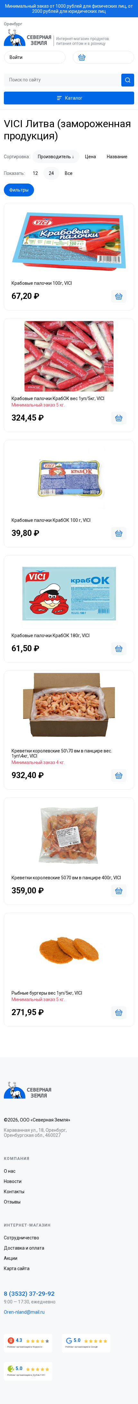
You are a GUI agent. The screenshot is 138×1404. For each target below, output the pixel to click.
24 (51, 173)
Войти (16, 57)
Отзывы (12, 1201)
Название (117, 156)
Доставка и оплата (24, 1248)
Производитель (54, 156)
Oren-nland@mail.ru (24, 1312)
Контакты (14, 1191)
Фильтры (19, 190)
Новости (13, 1181)
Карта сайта (17, 1268)
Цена (90, 156)
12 (35, 173)
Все (69, 173)
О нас (9, 1171)
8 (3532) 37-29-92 (29, 1293)
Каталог (73, 98)
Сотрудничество (21, 1237)
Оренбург (13, 23)
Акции (10, 1258)
